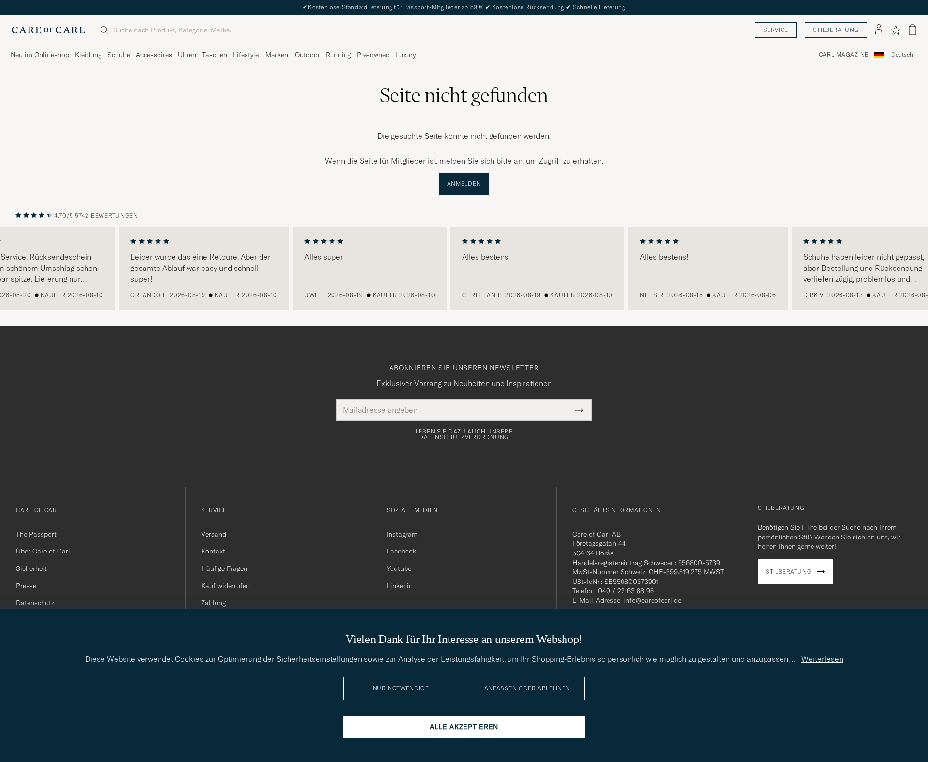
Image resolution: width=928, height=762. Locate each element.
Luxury (405, 54)
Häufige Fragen (224, 568)
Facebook (401, 551)
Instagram (402, 534)
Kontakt (213, 551)
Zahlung (213, 602)
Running (338, 54)
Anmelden (464, 183)
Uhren (187, 54)
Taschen (214, 54)
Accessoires (154, 54)
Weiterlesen (822, 659)
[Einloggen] (878, 30)
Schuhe (118, 54)
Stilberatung (836, 29)
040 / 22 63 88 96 (626, 590)
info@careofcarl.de (652, 600)
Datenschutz (35, 602)
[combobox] (902, 55)
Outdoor (307, 54)
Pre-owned (373, 54)
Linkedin (400, 586)
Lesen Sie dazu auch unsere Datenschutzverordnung (464, 434)
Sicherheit (31, 568)
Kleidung (88, 54)
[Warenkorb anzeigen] (912, 29)
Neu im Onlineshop (40, 54)
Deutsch (902, 54)
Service (775, 29)
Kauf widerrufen (225, 586)
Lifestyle (246, 54)
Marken (276, 54)
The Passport (36, 534)
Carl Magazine (844, 54)
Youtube (399, 568)
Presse (26, 586)
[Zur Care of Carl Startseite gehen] (48, 30)
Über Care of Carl (43, 551)
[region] (464, 268)
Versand (213, 534)
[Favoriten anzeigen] (895, 30)
